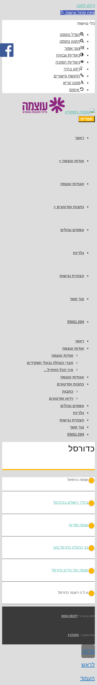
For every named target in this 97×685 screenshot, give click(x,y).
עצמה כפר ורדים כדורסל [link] (70, 570)
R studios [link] (73, 635)
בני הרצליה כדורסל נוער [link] (70, 547)
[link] (77, 12)
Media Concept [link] (69, 616)
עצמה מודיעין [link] (78, 525)
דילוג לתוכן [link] (86, 5)
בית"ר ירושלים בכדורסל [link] (70, 502)
